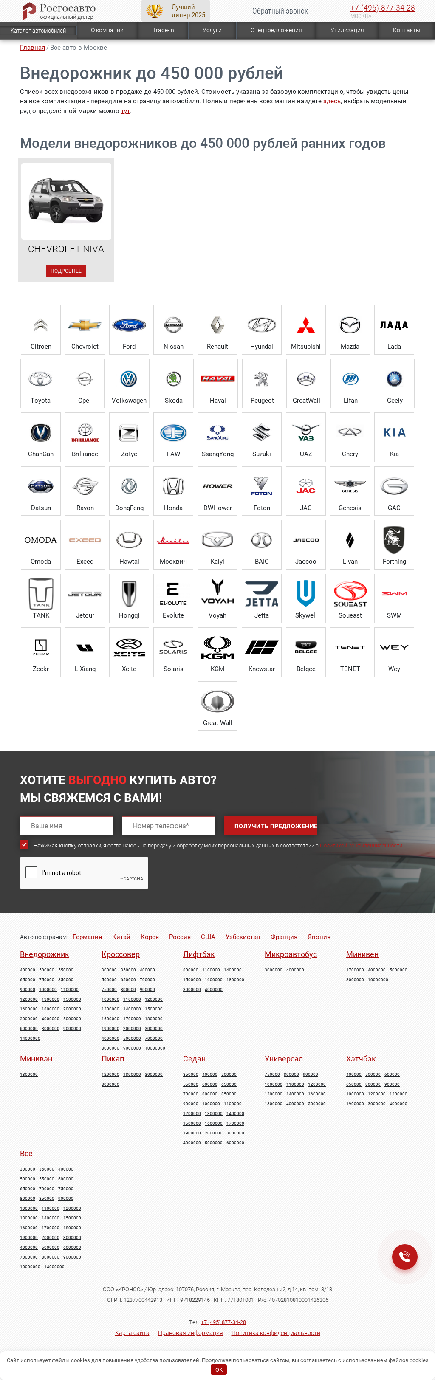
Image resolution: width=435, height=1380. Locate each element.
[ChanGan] (41, 432)
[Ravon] (85, 486)
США (208, 937)
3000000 (29, 1019)
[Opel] (85, 379)
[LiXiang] (85, 647)
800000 (128, 990)
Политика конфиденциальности (276, 1332)
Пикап (113, 1058)
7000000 (154, 1038)
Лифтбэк (199, 954)
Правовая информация (190, 1332)
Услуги (212, 30)
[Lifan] (350, 379)
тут (125, 111)
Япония (319, 937)
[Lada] (394, 325)
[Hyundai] (262, 325)
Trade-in (163, 30)
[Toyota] (40, 379)
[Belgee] (306, 647)
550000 (65, 970)
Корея (150, 937)
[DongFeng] (129, 486)
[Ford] (129, 325)
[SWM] (394, 594)
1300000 (50, 999)
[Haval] (218, 379)
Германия (87, 937)
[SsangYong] (217, 432)
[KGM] (217, 647)
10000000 (155, 1048)
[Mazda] (350, 325)
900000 (27, 990)
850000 (65, 980)
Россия (180, 937)
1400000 (132, 1009)
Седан (194, 1058)
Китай (121, 937)
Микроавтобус (291, 954)
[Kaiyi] (217, 540)
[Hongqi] (129, 594)
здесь (332, 101)
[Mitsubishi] (306, 325)
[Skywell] (306, 594)
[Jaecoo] (306, 540)
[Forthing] (394, 540)
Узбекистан (243, 937)
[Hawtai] (129, 540)
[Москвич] (173, 540)
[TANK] (41, 594)
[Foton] (262, 486)
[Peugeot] (262, 379)
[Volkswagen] (129, 379)
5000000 (72, 1019)
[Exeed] (85, 540)
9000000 (72, 1029)
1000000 (48, 990)
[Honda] (173, 486)
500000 (46, 970)
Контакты (407, 30)
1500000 (72, 999)
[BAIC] (262, 540)
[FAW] (173, 432)
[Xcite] (129, 647)
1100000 (70, 990)
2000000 (72, 1009)
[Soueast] (350, 594)
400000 (27, 970)
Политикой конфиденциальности (361, 845)
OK (219, 1369)
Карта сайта (132, 1332)
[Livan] (350, 540)
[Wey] (394, 647)
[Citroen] (41, 325)
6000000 (29, 1029)
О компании (107, 30)
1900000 (110, 1029)
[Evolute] (173, 594)
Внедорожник (44, 954)
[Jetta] (262, 594)
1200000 (29, 999)
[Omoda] (41, 540)
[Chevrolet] (85, 325)
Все (26, 1153)
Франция (284, 937)
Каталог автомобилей (38, 30)
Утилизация (347, 30)
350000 (128, 970)
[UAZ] (306, 432)
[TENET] (350, 647)
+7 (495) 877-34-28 (382, 8)
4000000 (50, 1019)
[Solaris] (173, 647)
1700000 (132, 1019)
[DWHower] (217, 486)
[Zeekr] (41, 647)
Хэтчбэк (361, 1058)
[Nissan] (173, 325)
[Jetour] (85, 594)
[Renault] (217, 325)
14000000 (30, 1038)
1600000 (29, 1009)
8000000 (50, 1029)
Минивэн (36, 1058)
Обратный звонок (280, 10)
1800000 (50, 1009)
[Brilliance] (85, 432)
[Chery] (350, 432)
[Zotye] (129, 432)
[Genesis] (350, 486)
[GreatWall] (306, 379)
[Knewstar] (262, 647)
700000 (147, 980)
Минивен (362, 954)
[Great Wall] (217, 701)
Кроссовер (121, 954)
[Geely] (395, 379)
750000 (46, 980)
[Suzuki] (262, 432)
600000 (210, 1084)
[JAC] (306, 486)
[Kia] (394, 432)
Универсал (284, 1058)
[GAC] (394, 486)
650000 (27, 980)
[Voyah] (217, 594)
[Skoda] (174, 379)
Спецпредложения (276, 30)
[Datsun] (41, 486)
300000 (109, 970)
